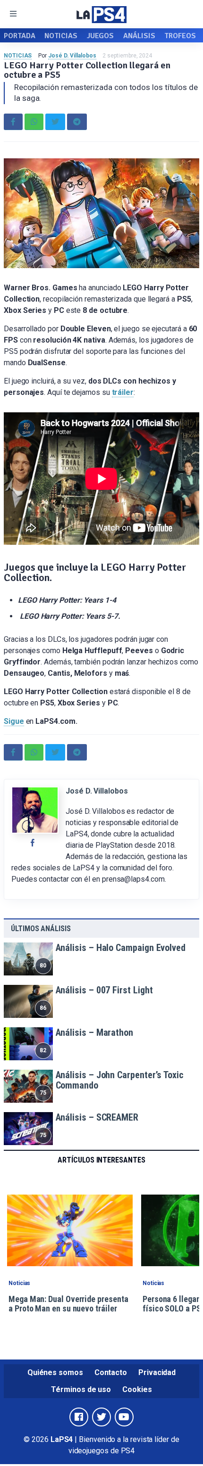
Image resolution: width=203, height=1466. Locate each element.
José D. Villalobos (72, 55)
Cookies (137, 1389)
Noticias (60, 36)
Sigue (14, 721)
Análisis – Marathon (94, 1032)
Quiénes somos (55, 1372)
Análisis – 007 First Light (104, 990)
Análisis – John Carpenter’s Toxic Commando (120, 1080)
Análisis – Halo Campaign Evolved (121, 947)
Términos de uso (81, 1389)
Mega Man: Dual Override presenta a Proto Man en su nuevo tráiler (68, 1303)
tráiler (123, 392)
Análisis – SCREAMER (97, 1117)
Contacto (110, 1372)
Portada (19, 36)
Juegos (100, 36)
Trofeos (179, 36)
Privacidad (157, 1372)
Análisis (139, 36)
